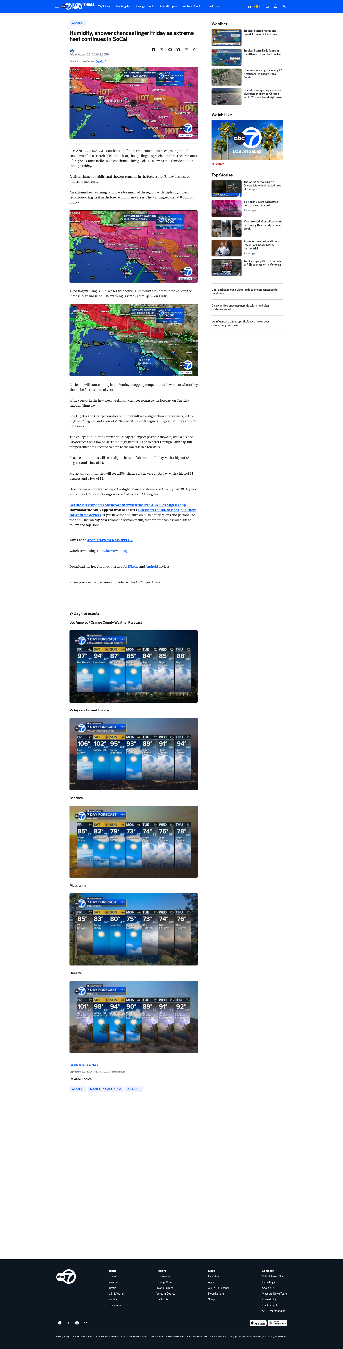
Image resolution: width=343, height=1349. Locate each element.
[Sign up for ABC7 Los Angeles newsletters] (85, 1323)
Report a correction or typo (83, 1065)
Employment (269, 1305)
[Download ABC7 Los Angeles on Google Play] (277, 1323)
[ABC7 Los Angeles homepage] (78, 6)
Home (112, 1276)
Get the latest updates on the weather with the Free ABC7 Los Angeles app (127, 504)
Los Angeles (123, 6)
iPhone (133, 566)
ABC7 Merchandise (273, 1310)
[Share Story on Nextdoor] (178, 50)
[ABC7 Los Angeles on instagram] (77, 1323)
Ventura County (192, 6)
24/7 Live (104, 6)
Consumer (115, 1305)
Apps (211, 1282)
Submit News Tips (273, 1276)
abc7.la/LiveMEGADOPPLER (110, 539)
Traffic (112, 1288)
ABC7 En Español (218, 1288)
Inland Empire (168, 6)
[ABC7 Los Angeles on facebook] (59, 1323)
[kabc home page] (66, 1276)
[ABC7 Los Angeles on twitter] (68, 1323)
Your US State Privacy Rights (134, 1336)
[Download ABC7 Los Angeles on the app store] (258, 1323)
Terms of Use (156, 1336)
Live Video (214, 1276)
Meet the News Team (274, 1293)
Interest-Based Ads (175, 1336)
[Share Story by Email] (186, 50)
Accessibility (269, 1299)
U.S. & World (116, 1293)
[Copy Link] (195, 50)
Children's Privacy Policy (106, 1336)
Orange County (145, 6)
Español (99, 61)
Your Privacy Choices (82, 1336)
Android (152, 566)
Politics (113, 1299)
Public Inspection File (197, 1336)
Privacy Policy (62, 1336)
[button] (57, 6)
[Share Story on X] (162, 50)
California (213, 6)
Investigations (216, 1293)
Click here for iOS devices (158, 509)
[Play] (247, 140)
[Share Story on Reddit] (170, 50)
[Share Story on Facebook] (154, 50)
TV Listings (268, 1282)
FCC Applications (218, 1336)
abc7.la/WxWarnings (114, 550)
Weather (114, 1282)
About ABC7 (269, 1288)
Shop (211, 1299)
